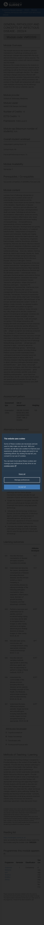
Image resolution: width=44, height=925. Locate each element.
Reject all (22, 474)
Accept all (22, 487)
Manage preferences (22, 480)
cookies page (9, 466)
